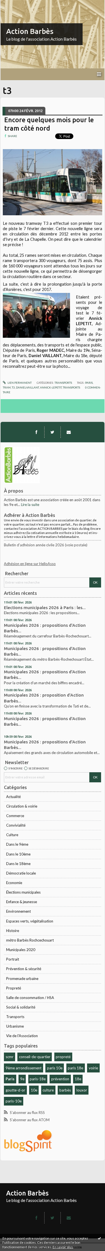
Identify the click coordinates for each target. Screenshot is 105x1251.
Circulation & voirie (21, 806)
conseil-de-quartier (34, 1057)
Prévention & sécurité (23, 968)
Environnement (18, 911)
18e (78, 1079)
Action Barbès (29, 31)
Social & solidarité (20, 1007)
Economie (14, 882)
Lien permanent (19, 382)
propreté (63, 1057)
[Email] (68, 432)
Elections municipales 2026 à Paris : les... (45, 607)
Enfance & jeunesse (21, 901)
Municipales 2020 (20, 949)
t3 (13, 387)
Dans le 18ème (18, 863)
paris (89, 382)
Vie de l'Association (22, 1035)
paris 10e (54, 1068)
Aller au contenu (15, 4)
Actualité (13, 796)
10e (34, 1090)
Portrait (12, 959)
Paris (10, 1079)
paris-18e (38, 1079)
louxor (81, 1090)
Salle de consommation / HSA (30, 997)
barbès (65, 1090)
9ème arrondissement (23, 1068)
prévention (60, 1079)
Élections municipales (23, 892)
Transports (15, 1016)
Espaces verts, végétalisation (29, 921)
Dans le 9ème (17, 844)
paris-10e (14, 1101)
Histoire (12, 930)
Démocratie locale (21, 873)
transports (71, 387)
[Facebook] (36, 432)
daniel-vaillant (27, 387)
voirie (93, 1068)
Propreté (13, 988)
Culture (12, 835)
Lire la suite (30, 504)
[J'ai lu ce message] (99, 1238)
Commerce (15, 815)
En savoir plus (63, 1247)
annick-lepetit (51, 387)
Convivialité (15, 825)
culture (48, 1090)
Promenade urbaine (22, 978)
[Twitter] (52, 432)
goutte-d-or (15, 1090)
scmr (9, 1057)
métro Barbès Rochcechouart (30, 940)
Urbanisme (15, 1026)
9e (22, 1079)
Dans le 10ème (18, 854)
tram (7, 387)
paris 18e (75, 1068)
